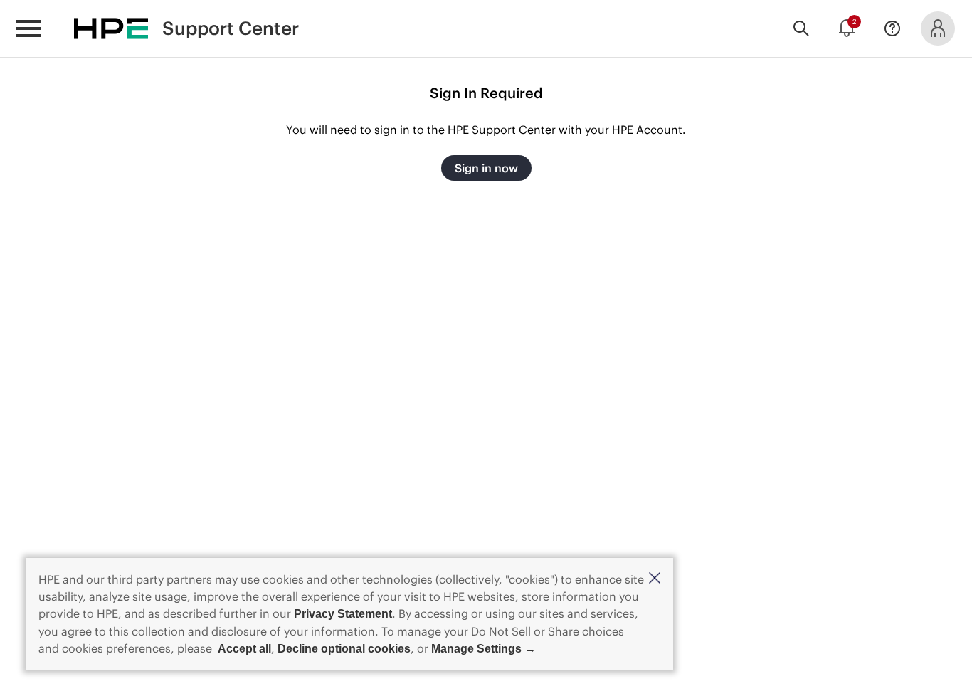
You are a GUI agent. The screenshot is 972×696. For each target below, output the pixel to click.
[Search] (801, 28)
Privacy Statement (343, 614)
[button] (654, 579)
